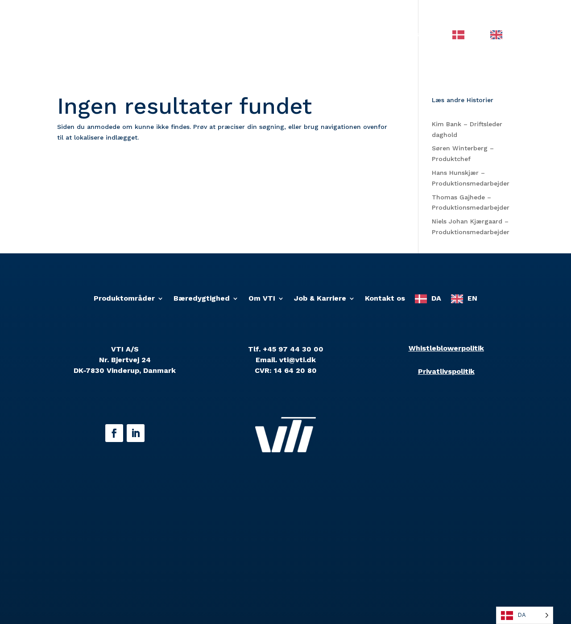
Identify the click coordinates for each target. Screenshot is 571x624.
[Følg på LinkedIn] (136, 433)
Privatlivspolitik (446, 371)
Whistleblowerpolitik (446, 348)
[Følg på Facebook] (114, 433)
